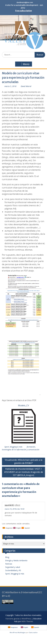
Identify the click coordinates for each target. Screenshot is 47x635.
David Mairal (26, 86)
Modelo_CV (23, 405)
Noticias (8, 564)
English (18, 528)
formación (31, 447)
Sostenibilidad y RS (13, 570)
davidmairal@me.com (25, 2)
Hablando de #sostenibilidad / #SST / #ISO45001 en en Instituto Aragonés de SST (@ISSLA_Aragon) (23, 472)
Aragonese (9, 528)
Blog (7, 557)
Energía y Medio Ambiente (16, 560)
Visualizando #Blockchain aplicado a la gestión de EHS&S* (23, 461)
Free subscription (23, 10)
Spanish (27, 528)
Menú (26, 64)
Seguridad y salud (12, 567)
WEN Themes (27, 621)
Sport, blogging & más (13, 447)
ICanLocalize (33, 632)
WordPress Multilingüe (17, 632)
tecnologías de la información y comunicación (20, 449)
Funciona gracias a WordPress (18, 618)
